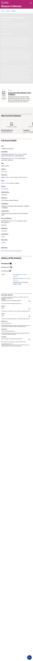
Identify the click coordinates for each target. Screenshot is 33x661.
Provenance (5, 263)
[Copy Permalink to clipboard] (29, 339)
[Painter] (20, 22)
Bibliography (5, 267)
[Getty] (5, 2)
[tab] (6, 263)
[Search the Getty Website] (31, 3)
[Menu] (29, 657)
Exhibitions (5, 271)
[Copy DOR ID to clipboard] (29, 316)
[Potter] (16, 26)
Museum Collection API (17, 303)
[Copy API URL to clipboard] (29, 301)
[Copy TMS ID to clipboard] (29, 309)
